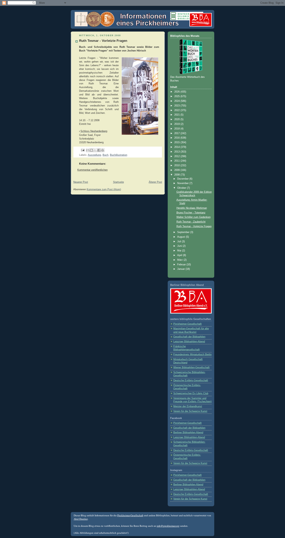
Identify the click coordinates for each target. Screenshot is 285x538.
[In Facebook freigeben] (99, 150)
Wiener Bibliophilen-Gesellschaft (191, 367)
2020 (177, 119)
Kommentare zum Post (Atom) (104, 189)
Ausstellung (94, 155)
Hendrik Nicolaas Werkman (191, 208)
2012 (177, 156)
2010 (177, 165)
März (180, 260)
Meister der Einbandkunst (187, 406)
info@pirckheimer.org (168, 526)
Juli (179, 241)
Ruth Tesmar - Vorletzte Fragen (194, 226)
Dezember (183, 178)
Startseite (118, 182)
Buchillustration (118, 155)
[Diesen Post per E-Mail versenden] (88, 150)
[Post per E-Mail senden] (82, 150)
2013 (177, 151)
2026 (177, 91)
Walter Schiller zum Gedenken (193, 217)
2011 (177, 160)
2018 (177, 128)
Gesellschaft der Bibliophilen (189, 336)
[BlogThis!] (91, 150)
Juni (180, 246)
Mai (179, 250)
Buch (105, 155)
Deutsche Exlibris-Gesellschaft (190, 380)
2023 (177, 105)
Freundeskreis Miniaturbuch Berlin (192, 354)
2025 (177, 96)
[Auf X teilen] (95, 150)
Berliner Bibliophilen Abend (188, 432)
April (180, 255)
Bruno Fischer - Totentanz (191, 212)
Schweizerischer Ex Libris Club (190, 393)
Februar (182, 264)
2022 (177, 110)
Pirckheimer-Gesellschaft (187, 324)
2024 (177, 101)
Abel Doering (81, 519)
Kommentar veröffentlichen (92, 170)
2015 (177, 142)
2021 (177, 114)
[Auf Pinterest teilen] (102, 150)
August (181, 237)
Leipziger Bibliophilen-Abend (189, 341)
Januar (181, 269)
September (183, 232)
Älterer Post (155, 182)
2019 (177, 124)
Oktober (182, 188)
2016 (177, 137)
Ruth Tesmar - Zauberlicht (191, 221)
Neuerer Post (80, 182)
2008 (177, 174)
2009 (177, 170)
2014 (177, 147)
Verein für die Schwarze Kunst (190, 411)
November (183, 183)
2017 (177, 133)
